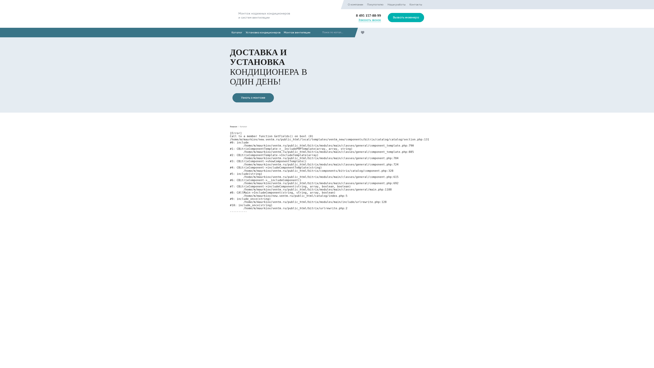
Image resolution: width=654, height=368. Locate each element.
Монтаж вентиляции (297, 32)
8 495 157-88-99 (368, 15)
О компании (355, 4)
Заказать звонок (370, 20)
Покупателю (375, 4)
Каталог (237, 32)
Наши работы (397, 4)
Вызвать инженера (406, 17)
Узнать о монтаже (253, 97)
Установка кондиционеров (263, 32)
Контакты (416, 4)
